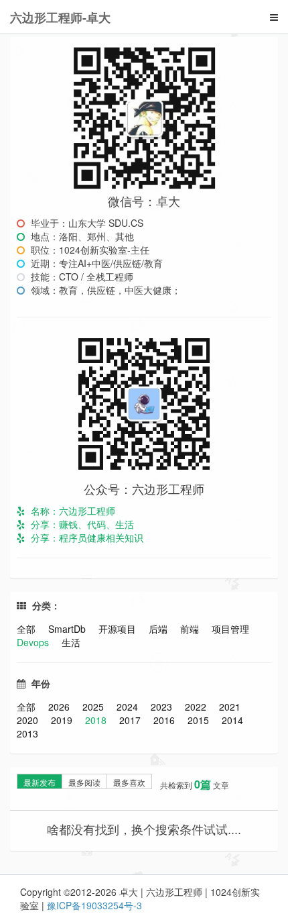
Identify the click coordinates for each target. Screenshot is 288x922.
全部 (27, 628)
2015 (200, 720)
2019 (63, 720)
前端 (191, 628)
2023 (163, 706)
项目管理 (230, 628)
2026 (60, 706)
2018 (97, 720)
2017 (131, 720)
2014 (232, 720)
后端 (159, 628)
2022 (197, 706)
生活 (71, 642)
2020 (29, 720)
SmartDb (68, 628)
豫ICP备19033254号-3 (94, 905)
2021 (229, 706)
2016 (165, 720)
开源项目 (118, 628)
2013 (27, 733)
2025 (94, 706)
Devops (34, 642)
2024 (129, 706)
